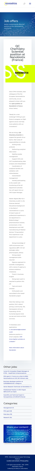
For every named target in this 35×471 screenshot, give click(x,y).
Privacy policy (24, 461)
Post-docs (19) (8, 414)
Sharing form (17, 439)
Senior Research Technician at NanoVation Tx (18, 386)
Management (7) (9, 407)
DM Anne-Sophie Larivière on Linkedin (17, 339)
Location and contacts (13, 461)
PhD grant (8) (8, 411)
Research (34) (8, 417)
